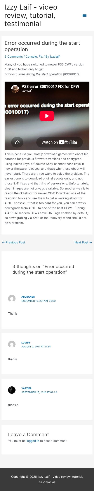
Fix (41, 56)
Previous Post (13, 242)
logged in (32, 440)
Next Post (83, 242)
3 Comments (14, 56)
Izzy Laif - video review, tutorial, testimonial (30, 15)
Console (31, 56)
